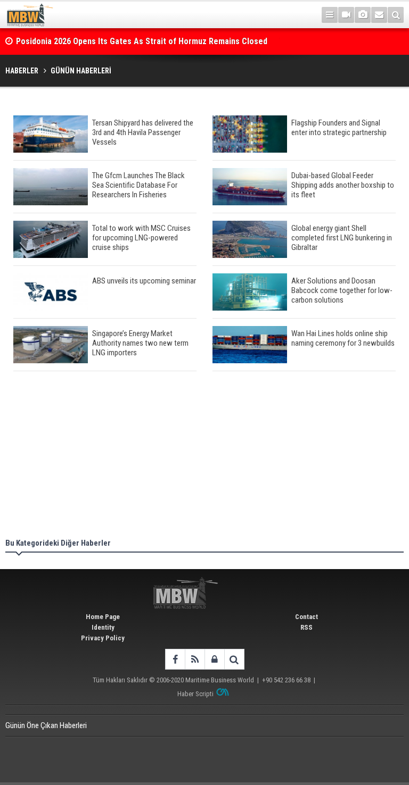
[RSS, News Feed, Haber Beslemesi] (194, 659)
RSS (306, 627)
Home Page (103, 617)
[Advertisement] (204, 456)
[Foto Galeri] (363, 15)
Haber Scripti (195, 694)
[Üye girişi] (214, 659)
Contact (306, 617)
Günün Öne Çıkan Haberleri (46, 725)
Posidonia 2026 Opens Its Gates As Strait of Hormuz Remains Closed (142, 41)
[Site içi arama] (396, 15)
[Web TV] (346, 15)
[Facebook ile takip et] (175, 659)
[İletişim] (379, 15)
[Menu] (330, 15)
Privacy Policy (103, 638)
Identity (103, 627)
